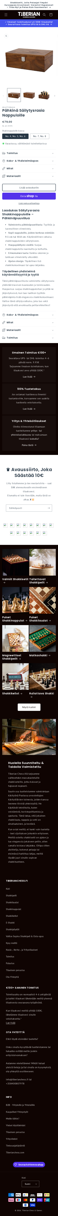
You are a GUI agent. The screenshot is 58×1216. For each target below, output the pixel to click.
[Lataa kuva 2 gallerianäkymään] (29, 95)
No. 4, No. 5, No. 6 (15, 136)
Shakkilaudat (12, 902)
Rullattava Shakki (41, 693)
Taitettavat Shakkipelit (37, 581)
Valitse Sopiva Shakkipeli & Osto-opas (25, 936)
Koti (8, 888)
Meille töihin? (12, 1118)
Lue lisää (27, 376)
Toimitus (10, 956)
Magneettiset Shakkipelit (11, 657)
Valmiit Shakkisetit (15, 579)
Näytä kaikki (29, 707)
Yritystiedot (11, 1139)
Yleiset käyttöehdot (15, 1125)
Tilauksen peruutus (15, 970)
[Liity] (48, 508)
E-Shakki (10, 922)
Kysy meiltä (11, 943)
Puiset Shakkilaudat (38, 619)
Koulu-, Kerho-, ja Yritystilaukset (22, 950)
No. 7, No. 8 (39, 136)
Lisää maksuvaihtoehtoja (29, 203)
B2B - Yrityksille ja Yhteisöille (20, 1105)
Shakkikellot (10, 693)
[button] (6, 14)
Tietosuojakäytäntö (15, 1145)
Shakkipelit (11, 895)
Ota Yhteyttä (12, 977)
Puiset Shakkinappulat (13, 619)
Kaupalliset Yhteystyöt (17, 1112)
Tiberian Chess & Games (32, 1210)
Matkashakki (38, 655)
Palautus (10, 963)
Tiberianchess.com (15, 1152)
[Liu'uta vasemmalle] (3, 96)
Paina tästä (27, 445)
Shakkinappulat (13, 909)
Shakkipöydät (12, 929)
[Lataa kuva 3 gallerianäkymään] (44, 95)
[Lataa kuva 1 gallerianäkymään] (14, 95)
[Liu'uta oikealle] (54, 96)
